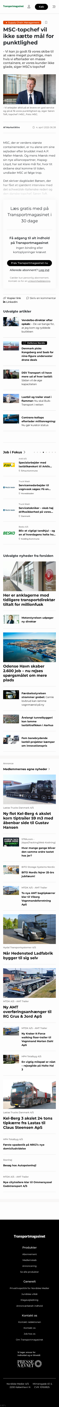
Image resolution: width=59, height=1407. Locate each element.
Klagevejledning (29, 1300)
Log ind (44, 270)
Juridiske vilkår (29, 1294)
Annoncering (29, 1266)
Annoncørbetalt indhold (29, 1305)
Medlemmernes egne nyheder (25, 769)
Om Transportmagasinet (29, 1339)
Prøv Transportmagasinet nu (29, 263)
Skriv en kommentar (43, 298)
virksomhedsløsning (39, 281)
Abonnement (29, 1254)
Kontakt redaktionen (29, 1322)
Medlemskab (29, 1260)
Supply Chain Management (23, 22)
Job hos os (29, 1333)
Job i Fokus (12, 452)
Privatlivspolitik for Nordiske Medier (29, 1288)
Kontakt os (30, 1327)
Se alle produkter (29, 1271)
